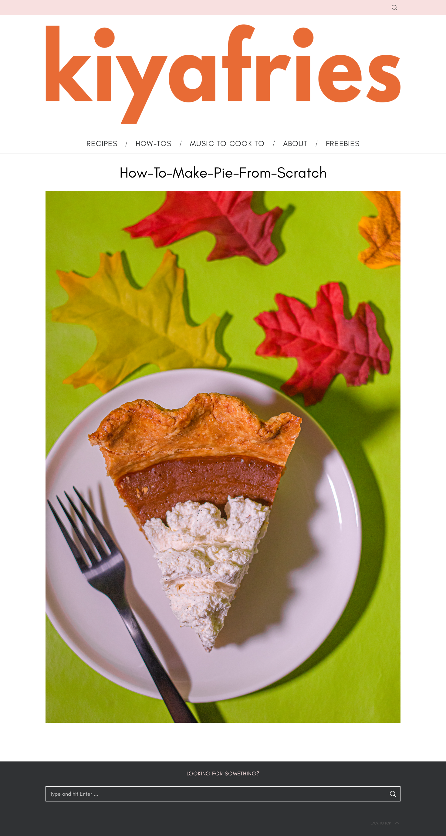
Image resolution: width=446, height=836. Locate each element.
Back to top (380, 823)
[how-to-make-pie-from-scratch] (223, 721)
